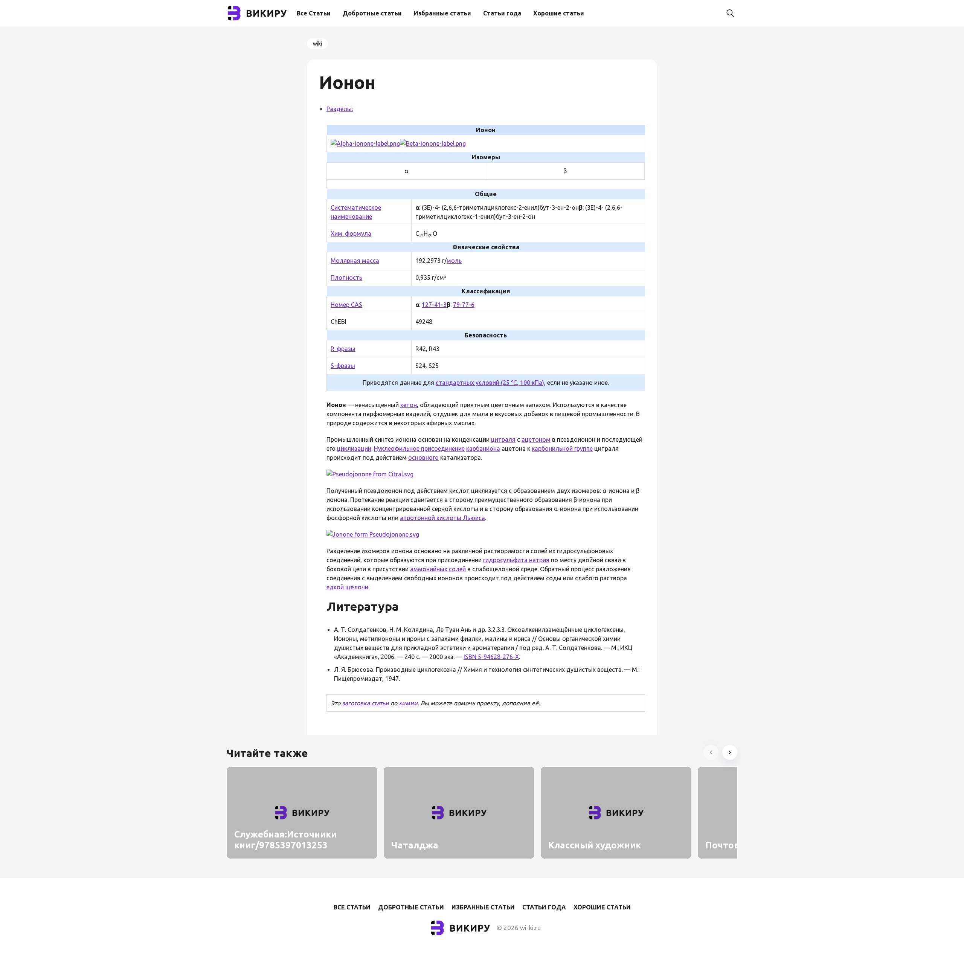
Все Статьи (314, 13)
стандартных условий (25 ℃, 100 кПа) (490, 382)
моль (454, 260)
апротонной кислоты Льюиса (442, 517)
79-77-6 (463, 304)
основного (423, 457)
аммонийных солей (438, 569)
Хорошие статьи (558, 13)
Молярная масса (355, 260)
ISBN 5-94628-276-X (491, 656)
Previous (710, 752)
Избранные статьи (442, 13)
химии (408, 703)
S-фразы (343, 365)
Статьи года (502, 13)
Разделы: (339, 108)
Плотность (346, 277)
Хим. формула (351, 233)
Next (729, 752)
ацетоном (536, 439)
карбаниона (483, 448)
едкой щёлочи (347, 587)
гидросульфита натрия (516, 560)
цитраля (503, 439)
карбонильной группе (562, 448)
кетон (408, 404)
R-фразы (343, 348)
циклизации (354, 448)
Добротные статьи (372, 13)
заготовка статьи (365, 703)
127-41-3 (434, 304)
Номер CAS (346, 304)
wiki (317, 44)
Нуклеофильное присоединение (419, 448)
